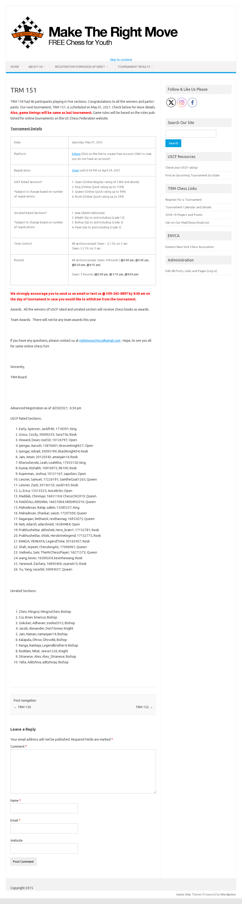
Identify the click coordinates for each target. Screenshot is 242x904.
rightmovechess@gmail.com (100, 340)
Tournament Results (133, 66)
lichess (76, 153)
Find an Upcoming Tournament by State (192, 175)
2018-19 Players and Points (184, 214)
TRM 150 (22, 707)
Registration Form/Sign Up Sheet (80, 66)
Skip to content (121, 60)
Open (75, 170)
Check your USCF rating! (181, 167)
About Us (36, 66)
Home (15, 66)
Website (16, 840)
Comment (18, 746)
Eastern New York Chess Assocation (189, 246)
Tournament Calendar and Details (188, 207)
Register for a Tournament (183, 199)
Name (15, 800)
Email (15, 820)
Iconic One (184, 894)
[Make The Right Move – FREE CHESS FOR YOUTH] (119, 50)
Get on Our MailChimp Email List (187, 222)
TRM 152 (144, 707)
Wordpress (228, 894)
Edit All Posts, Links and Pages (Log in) (191, 271)
